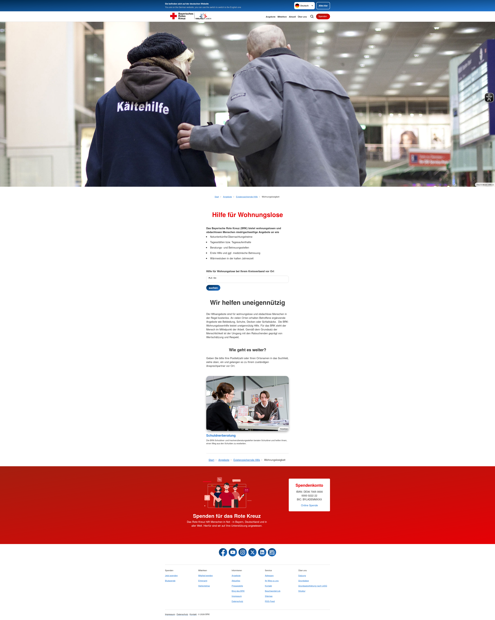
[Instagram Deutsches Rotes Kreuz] (242, 552)
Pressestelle (237, 585)
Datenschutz (237, 601)
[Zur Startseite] (191, 16)
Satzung (302, 575)
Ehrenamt (202, 580)
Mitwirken (282, 16)
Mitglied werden (205, 575)
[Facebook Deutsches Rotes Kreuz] (223, 552)
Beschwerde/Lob (272, 590)
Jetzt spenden (171, 575)
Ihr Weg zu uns (272, 580)
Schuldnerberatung (221, 435)
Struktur (301, 590)
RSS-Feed (270, 601)
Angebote (270, 16)
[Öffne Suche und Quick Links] (312, 16)
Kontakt (268, 585)
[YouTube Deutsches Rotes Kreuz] (233, 552)
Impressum (237, 596)
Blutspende (170, 580)
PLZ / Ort (212, 278)
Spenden (323, 16)
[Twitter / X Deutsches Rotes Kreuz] (252, 552)
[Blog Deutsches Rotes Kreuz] (272, 552)
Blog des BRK (238, 590)
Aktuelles (236, 580)
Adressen (269, 575)
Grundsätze (303, 580)
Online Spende (309, 505)
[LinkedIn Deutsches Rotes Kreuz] (262, 552)
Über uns (302, 16)
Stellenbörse (204, 585)
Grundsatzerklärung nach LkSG (312, 585)
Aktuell (292, 16)
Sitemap (269, 596)
